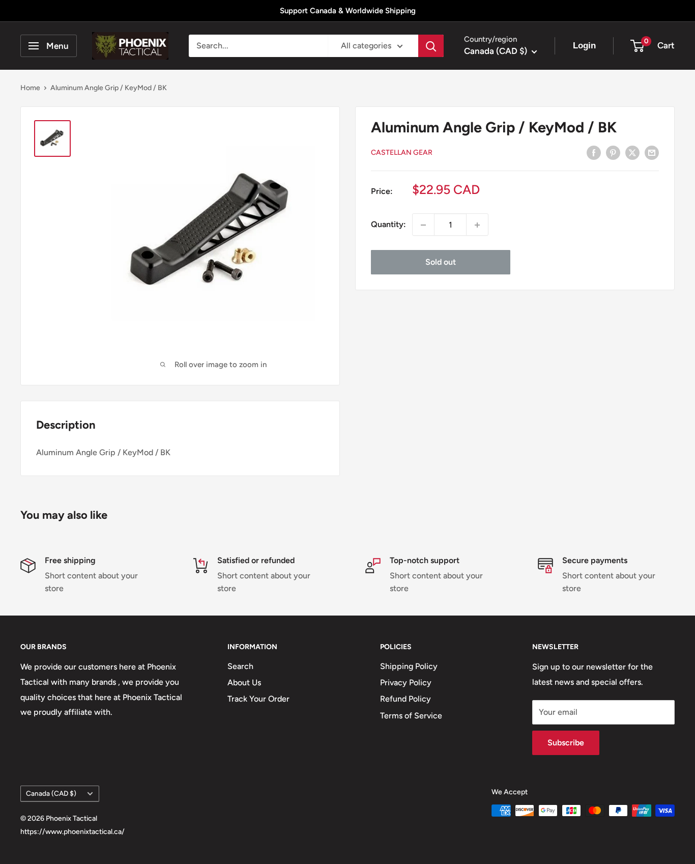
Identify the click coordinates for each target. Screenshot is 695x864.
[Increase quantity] (477, 225)
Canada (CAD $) (51, 793)
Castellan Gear (401, 153)
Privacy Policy (405, 682)
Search (240, 666)
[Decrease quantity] (423, 225)
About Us (244, 682)
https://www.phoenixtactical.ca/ (72, 831)
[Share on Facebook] (594, 152)
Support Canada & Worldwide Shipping (348, 10)
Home (30, 87)
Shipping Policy (409, 666)
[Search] (431, 46)
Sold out (440, 262)
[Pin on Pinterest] (613, 152)
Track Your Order (258, 699)
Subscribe (565, 742)
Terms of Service (411, 715)
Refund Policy (405, 699)
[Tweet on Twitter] (632, 152)
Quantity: (388, 225)
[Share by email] (652, 152)
